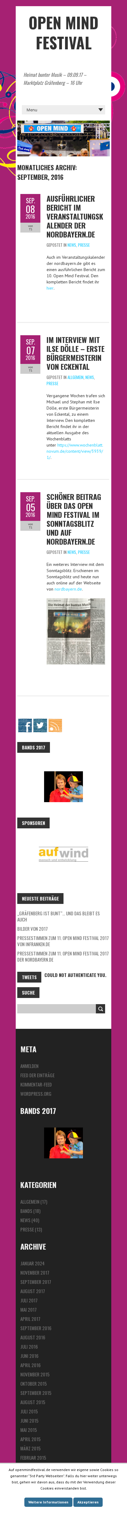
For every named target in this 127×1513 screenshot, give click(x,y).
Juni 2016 (29, 1355)
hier (50, 288)
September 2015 (35, 1392)
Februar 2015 (33, 1457)
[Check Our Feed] (55, 721)
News (72, 245)
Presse (84, 245)
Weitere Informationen (48, 1502)
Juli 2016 (29, 1346)
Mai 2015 (28, 1429)
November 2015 (35, 1374)
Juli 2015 (29, 1411)
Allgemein (76, 377)
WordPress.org (35, 1093)
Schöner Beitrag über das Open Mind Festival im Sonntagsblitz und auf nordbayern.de (74, 519)
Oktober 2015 (33, 1383)
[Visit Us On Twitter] (39, 721)
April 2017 (30, 1318)
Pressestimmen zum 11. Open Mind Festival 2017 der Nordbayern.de (63, 956)
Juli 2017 (29, 1300)
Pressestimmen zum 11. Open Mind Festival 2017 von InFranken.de (63, 940)
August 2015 (32, 1402)
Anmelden (29, 1065)
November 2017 (34, 1272)
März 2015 (30, 1448)
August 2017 (32, 1291)
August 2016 (32, 1337)
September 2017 (35, 1281)
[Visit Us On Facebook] (24, 721)
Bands (26, 1210)
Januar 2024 (32, 1263)
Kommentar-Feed (36, 1084)
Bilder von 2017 (32, 928)
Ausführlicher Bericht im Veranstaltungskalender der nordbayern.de (75, 216)
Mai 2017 (28, 1309)
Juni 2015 (29, 1420)
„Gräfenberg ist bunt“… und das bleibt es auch (58, 916)
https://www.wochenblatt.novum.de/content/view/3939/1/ (75, 451)
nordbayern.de (68, 589)
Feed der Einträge (37, 1075)
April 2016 (30, 1365)
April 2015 (30, 1439)
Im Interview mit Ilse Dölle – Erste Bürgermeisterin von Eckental (75, 353)
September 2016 (35, 1328)
